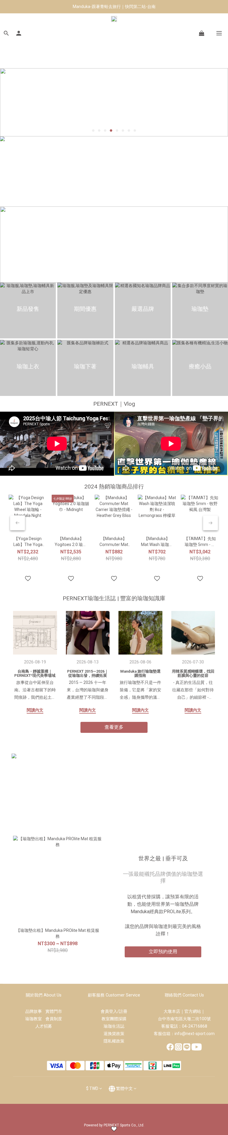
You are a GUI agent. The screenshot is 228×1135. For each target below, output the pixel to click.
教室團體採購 (114, 1018)
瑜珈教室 (35, 1018)
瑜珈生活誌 (114, 1026)
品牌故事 (35, 1011)
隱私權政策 (114, 1041)
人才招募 (43, 1026)
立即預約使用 (163, 951)
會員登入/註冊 (114, 1011)
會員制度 (53, 1018)
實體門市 (53, 1011)
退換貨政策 (114, 1033)
